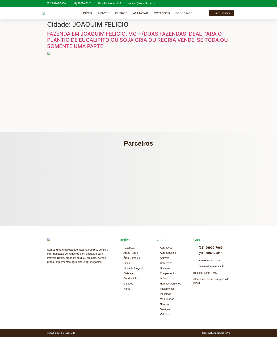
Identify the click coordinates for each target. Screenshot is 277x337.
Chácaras (128, 273)
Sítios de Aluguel (133, 268)
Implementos (167, 288)
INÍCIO (87, 13)
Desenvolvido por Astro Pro (216, 333)
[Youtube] (57, 274)
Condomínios (131, 278)
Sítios (126, 263)
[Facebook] (65, 274)
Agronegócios (168, 252)
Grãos (163, 278)
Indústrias (165, 294)
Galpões (128, 283)
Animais (164, 258)
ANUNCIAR (140, 13)
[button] (77, 181)
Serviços (165, 309)
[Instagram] (49, 274)
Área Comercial (132, 258)
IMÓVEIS (103, 13)
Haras (126, 288)
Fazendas (129, 247)
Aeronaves (166, 247)
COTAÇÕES (162, 13)
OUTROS (121, 13)
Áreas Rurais (130, 252)
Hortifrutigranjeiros (170, 283)
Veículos (165, 314)
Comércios (166, 263)
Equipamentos (168, 273)
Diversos (165, 268)
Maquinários (167, 299)
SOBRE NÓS (184, 13)
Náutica (164, 304)
